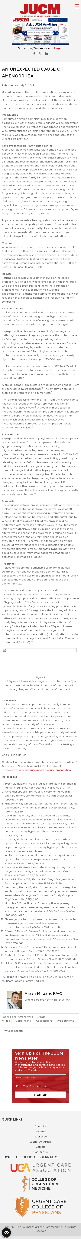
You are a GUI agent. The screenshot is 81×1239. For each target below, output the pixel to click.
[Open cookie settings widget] (6, 1232)
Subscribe (40, 1136)
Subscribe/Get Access (34, 48)
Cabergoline (23, 1020)
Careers (40, 1146)
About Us (41, 1126)
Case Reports (15, 1030)
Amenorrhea (25, 1016)
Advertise (40, 1131)
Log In (58, 48)
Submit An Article (40, 1141)
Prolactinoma (65, 1020)
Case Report (44, 1020)
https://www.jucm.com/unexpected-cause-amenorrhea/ (37, 770)
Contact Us (40, 1152)
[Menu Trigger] (77, 6)
